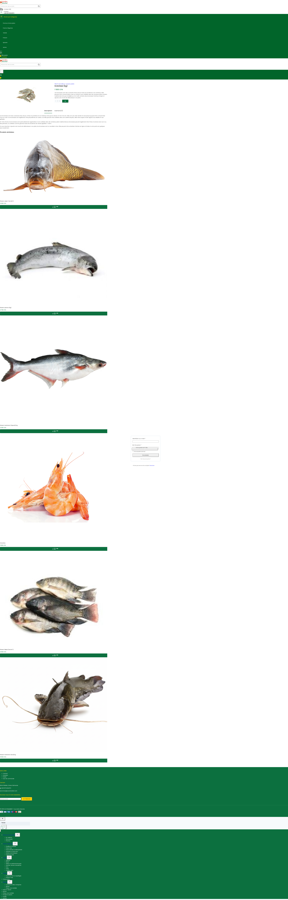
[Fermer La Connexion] (2, 819)
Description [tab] (48, 111)
